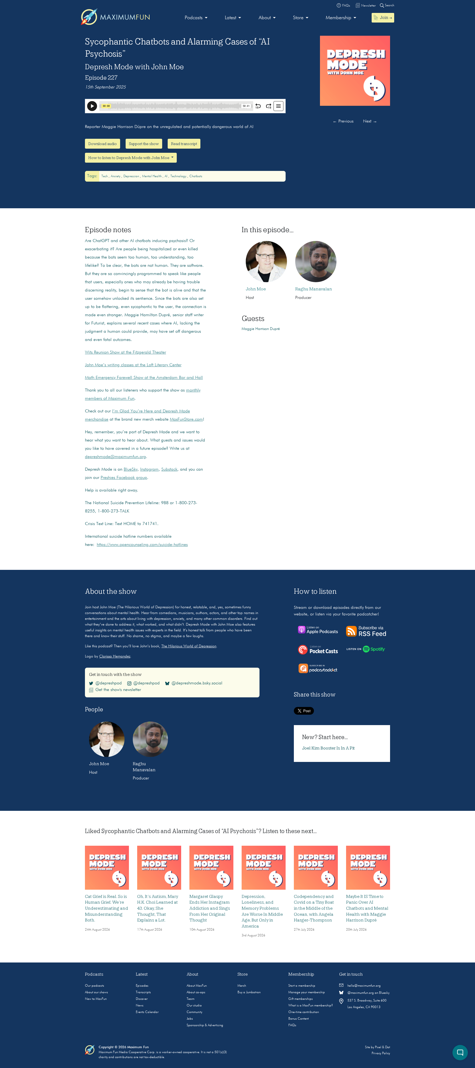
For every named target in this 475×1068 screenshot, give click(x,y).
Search (389, 5)
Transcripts (143, 992)
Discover (142, 999)
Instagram (149, 469)
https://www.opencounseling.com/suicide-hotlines (142, 545)
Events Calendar (147, 1012)
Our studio (194, 1005)
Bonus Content (298, 1018)
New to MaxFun (96, 999)
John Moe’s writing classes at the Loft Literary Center (133, 365)
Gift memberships (300, 999)
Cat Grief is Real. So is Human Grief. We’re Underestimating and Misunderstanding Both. (106, 908)
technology (178, 176)
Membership (338, 17)
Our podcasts (94, 985)
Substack (169, 469)
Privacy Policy (381, 1053)
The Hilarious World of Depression (188, 646)
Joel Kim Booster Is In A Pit (328, 748)
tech (105, 176)
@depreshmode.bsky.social (197, 683)
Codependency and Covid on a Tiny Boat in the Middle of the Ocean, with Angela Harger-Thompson (314, 908)
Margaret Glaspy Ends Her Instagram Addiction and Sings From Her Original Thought (209, 908)
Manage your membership (306, 992)
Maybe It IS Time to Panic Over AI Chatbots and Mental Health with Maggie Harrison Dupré (367, 908)
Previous (343, 121)
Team (190, 999)
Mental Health (152, 176)
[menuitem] (196, 18)
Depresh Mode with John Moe (134, 67)
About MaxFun (197, 985)
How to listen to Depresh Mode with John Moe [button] (129, 158)
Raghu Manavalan (313, 289)
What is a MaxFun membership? (310, 1005)
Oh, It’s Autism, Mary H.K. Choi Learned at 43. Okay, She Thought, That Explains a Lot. (157, 908)
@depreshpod (108, 683)
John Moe (256, 289)
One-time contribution (303, 1012)
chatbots (195, 176)
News (139, 1005)
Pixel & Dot (382, 1047)
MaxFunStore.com (186, 419)
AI (166, 176)
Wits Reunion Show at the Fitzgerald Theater (125, 352)
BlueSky (130, 469)
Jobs (190, 1018)
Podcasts (194, 17)
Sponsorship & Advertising (205, 1025)
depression (131, 176)
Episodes (142, 985)
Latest (230, 17)
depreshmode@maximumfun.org (115, 457)
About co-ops (196, 992)
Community (194, 1012)
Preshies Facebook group (124, 478)
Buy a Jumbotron (249, 992)
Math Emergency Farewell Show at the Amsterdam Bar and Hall (144, 378)
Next (370, 121)
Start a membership (301, 985)
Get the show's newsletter (118, 690)
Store (298, 17)
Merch (242, 985)
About (265, 17)
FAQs (292, 1025)
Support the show (144, 144)
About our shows (96, 992)
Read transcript (184, 144)
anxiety (116, 176)
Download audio (102, 144)
